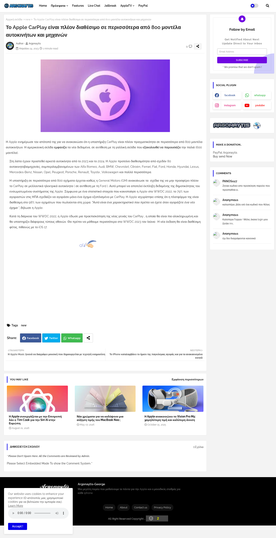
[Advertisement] (109, 292)
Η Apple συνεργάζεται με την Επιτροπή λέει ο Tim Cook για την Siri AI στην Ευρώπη (35, 420)
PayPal (143, 5)
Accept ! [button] (17, 526)
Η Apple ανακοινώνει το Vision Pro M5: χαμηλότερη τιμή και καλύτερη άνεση (170, 418)
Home (43, 5)
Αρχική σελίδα (14, 19)
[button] (267, 6)
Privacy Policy (162, 507)
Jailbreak (110, 5)
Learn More (15, 505)
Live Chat (94, 5)
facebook (229, 95)
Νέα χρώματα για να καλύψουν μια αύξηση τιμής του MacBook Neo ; (100, 418)
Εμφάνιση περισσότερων (187, 379)
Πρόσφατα (58, 5)
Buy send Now (222, 156)
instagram (230, 105)
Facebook (33, 338)
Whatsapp (74, 338)
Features (78, 5)
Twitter (53, 338)
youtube (260, 105)
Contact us (140, 507)
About (123, 507)
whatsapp (260, 95)
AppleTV (126, 5)
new (28, 19)
